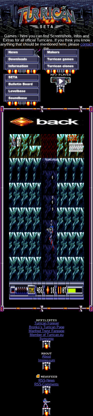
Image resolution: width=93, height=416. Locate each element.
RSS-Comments (46, 384)
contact (86, 44)
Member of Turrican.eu (47, 335)
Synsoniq (46, 339)
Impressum (46, 360)
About (46, 356)
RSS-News (46, 380)
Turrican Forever (46, 323)
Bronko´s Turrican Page (46, 327)
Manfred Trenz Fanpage (46, 331)
